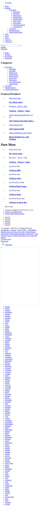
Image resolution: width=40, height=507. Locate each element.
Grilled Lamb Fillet (19, 236)
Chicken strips (15, 194)
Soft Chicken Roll (16, 129)
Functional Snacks (19, 25)
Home (7, 6)
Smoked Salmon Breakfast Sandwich (21, 234)
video (7, 34)
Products (8, 8)
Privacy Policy (22, 230)
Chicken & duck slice (18, 202)
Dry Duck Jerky (16, 102)
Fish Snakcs (17, 23)
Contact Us (8, 42)
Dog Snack (12, 10)
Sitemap (13, 230)
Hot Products (5, 230)
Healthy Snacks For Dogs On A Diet (13, 232)
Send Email (4, 241)
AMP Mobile (32, 230)
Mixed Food (17, 15)
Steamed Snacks (14, 30)
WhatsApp (8, 245)
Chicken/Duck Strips (17, 186)
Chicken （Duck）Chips (19, 111)
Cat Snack (12, 29)
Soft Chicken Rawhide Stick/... (22, 121)
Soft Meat (16, 14)
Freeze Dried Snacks (15, 32)
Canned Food (17, 27)
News (7, 36)
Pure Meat (16, 12)
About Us (8, 40)
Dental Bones (17, 17)
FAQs (7, 38)
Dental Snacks (17, 19)
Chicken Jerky (15, 178)
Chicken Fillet (15, 170)
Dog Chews (17, 21)
